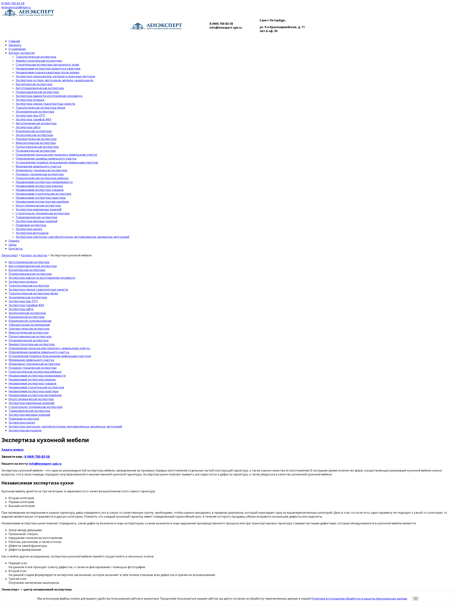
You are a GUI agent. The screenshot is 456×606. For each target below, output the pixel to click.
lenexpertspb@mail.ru (16, 7)
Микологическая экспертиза (36, 143)
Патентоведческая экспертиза (37, 147)
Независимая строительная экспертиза (43, 194)
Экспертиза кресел (29, 229)
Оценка (14, 241)
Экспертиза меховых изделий (36, 221)
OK (415, 598)
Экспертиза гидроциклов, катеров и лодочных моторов (55, 76)
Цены (12, 245)
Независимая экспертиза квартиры (41, 198)
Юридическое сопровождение (30, 321)
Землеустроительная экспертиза (39, 61)
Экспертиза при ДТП (30, 115)
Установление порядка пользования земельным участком (57, 162)
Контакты (15, 249)
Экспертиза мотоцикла (32, 233)
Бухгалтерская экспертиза (34, 84)
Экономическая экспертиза (35, 112)
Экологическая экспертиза (34, 135)
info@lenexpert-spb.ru (45, 464)
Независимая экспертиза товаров (40, 190)
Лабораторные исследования (29, 325)
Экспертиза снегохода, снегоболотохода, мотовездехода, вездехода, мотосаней (72, 237)
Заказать (15, 45)
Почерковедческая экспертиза (37, 92)
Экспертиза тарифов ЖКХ (33, 119)
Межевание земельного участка (38, 166)
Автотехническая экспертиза (36, 123)
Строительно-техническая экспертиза (42, 213)
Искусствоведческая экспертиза (38, 205)
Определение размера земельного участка (46, 158)
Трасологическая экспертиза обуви (40, 108)
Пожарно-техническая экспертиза (40, 174)
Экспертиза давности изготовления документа (49, 96)
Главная (14, 41)
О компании (17, 49)
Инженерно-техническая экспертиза (41, 170)
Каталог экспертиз (22, 53)
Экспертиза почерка (30, 100)
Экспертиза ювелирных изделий (38, 209)
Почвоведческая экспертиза (36, 151)
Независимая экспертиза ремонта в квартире (48, 68)
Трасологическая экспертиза (36, 57)
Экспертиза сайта (28, 127)
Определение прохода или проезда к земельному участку (56, 155)
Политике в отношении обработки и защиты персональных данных (359, 598)
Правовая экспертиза (31, 225)
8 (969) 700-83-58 (12, 3)
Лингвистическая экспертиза (36, 139)
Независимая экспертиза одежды (39, 186)
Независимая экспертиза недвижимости (44, 182)
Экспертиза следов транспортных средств (45, 104)
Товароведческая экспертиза (36, 217)
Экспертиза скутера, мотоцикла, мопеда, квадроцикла (54, 80)
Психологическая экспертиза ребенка (42, 178)
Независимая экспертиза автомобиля (42, 202)
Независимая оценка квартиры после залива (47, 72)
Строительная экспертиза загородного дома (47, 65)
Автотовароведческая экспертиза (40, 88)
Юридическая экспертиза (33, 131)
